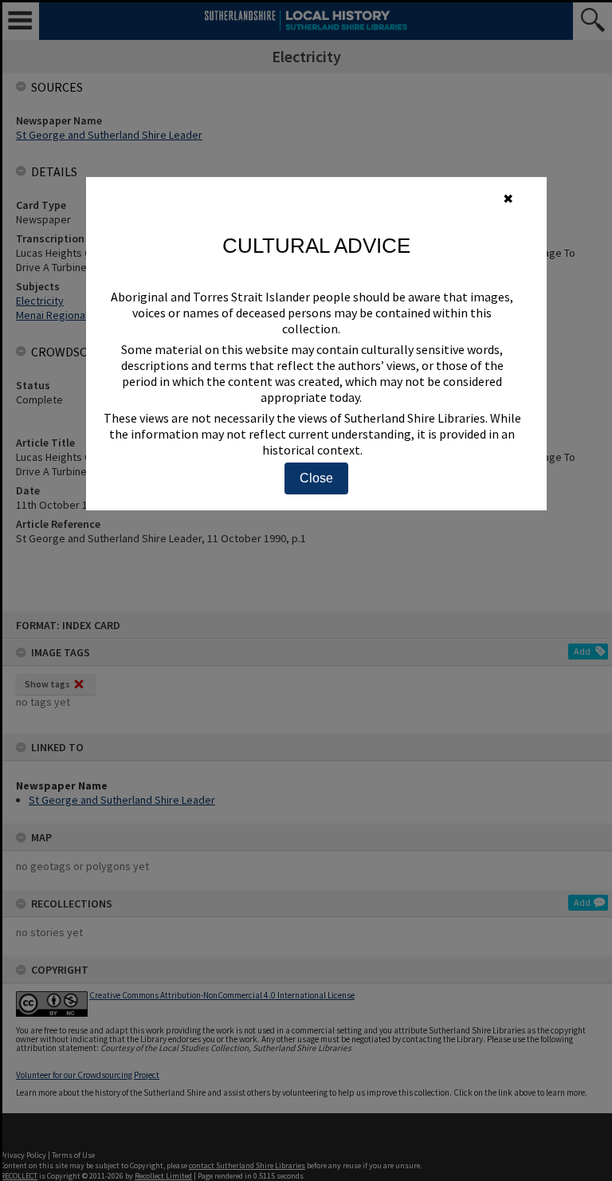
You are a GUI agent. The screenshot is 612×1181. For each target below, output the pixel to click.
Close (316, 478)
